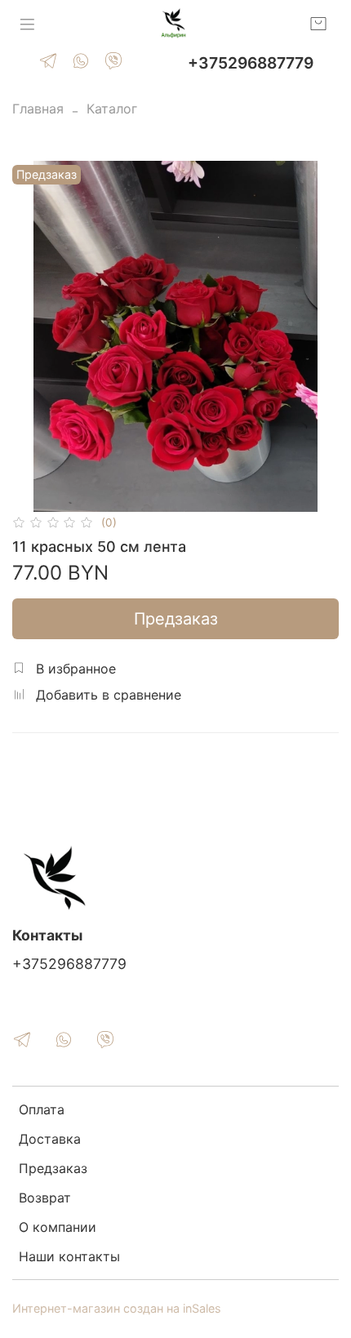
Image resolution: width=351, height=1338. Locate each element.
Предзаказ (176, 619)
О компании (57, 1227)
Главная (38, 108)
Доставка (50, 1139)
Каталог (112, 108)
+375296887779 (250, 63)
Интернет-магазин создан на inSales (116, 1308)
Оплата (41, 1109)
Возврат (45, 1197)
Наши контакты (69, 1256)
